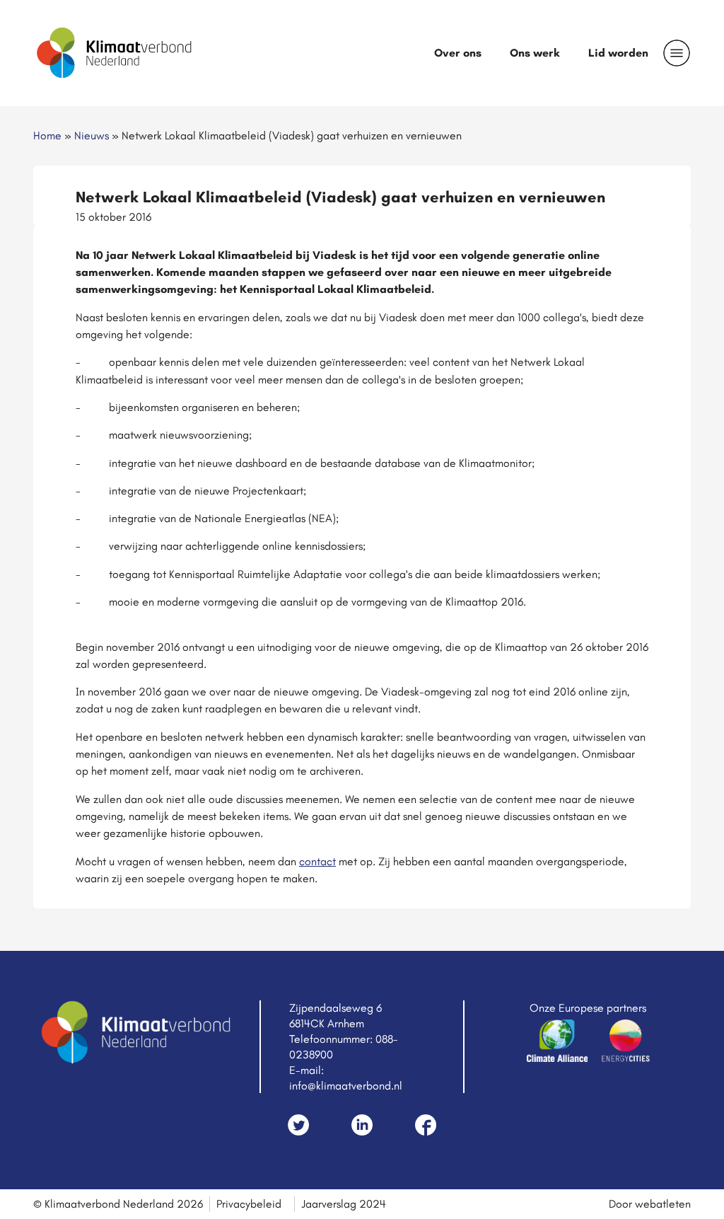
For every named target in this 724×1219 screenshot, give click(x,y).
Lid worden (618, 52)
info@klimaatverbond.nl (345, 1085)
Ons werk (535, 52)
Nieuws (91, 135)
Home (47, 135)
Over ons (457, 52)
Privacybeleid (248, 1204)
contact (317, 861)
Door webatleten (650, 1204)
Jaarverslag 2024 (343, 1204)
